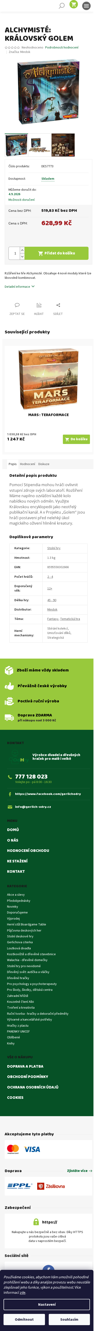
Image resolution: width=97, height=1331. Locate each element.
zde (22, 1292)
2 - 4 (50, 576)
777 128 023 (31, 776)
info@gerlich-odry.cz (33, 807)
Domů (13, 830)
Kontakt (16, 872)
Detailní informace (17, 286)
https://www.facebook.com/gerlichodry (48, 794)
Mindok (52, 609)
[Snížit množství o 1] (22, 256)
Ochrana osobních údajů (32, 1087)
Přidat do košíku (59, 253)
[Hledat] (61, 6)
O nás (12, 840)
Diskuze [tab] (43, 464)
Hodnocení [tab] (27, 464)
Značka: (19, 52)
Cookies (15, 1098)
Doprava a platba (25, 1067)
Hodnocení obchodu (28, 851)
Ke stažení (17, 861)
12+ (49, 588)
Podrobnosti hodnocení (61, 47)
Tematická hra (70, 619)
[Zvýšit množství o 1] (22, 250)
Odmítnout (24, 1319)
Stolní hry (54, 548)
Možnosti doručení (21, 200)
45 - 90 (51, 600)
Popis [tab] (13, 464)
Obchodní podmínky (27, 1077)
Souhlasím (69, 1319)
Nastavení (47, 1304)
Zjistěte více (77, 1171)
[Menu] (86, 6)
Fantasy (52, 619)
